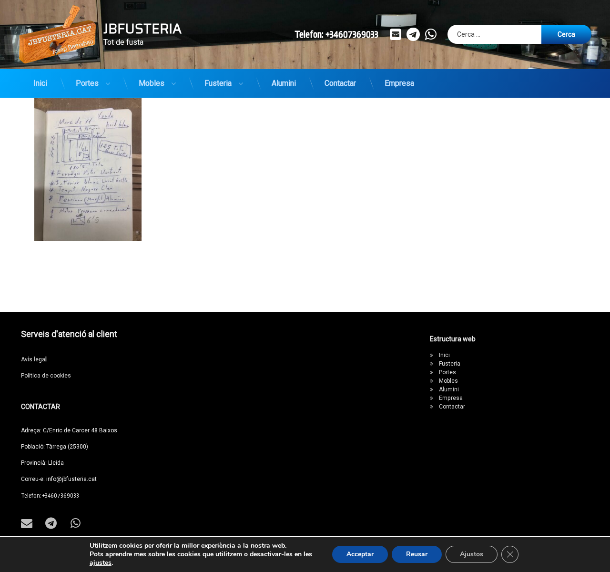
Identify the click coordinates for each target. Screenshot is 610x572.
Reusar (416, 554)
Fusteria (218, 83)
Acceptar (360, 554)
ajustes (101, 563)
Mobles (151, 83)
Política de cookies (46, 375)
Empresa (399, 83)
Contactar (340, 83)
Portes (87, 83)
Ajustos (471, 554)
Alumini (284, 83)
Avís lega (34, 359)
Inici (40, 83)
